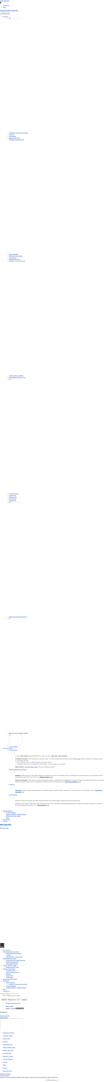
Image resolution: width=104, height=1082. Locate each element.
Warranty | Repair (8, 1056)
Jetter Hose (6, 1038)
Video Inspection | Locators (11, 952)
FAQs (4, 1065)
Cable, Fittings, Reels (9, 1047)
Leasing (5, 1062)
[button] (4, 1016)
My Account (77, 759)
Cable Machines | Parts (9, 958)
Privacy (5, 1068)
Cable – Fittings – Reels (9, 965)
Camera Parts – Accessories (14, 957)
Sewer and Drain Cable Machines (15, 960)
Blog (4, 7)
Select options (20, 1008)
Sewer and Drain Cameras (13, 953)
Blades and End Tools (12, 967)
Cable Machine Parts (12, 964)
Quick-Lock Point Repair (10, 979)
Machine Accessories (12, 962)
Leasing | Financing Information (18, 984)
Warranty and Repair (71, 782)
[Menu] (0, 2)
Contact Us (6, 5)
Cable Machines (7, 1044)
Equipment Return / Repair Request (16, 987)
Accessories (9, 975)
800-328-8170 (5, 824)
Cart (4, 989)
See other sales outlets (31, 767)
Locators (8, 955)
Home (4, 995)
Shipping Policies (45, 777)
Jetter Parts (9, 977)
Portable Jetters (10, 970)
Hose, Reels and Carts (12, 972)
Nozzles (8, 974)
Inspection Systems (8, 1033)
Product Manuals (11, 986)
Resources (6, 981)
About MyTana (41, 805)
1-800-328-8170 (4, 1)
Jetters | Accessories (9, 969)
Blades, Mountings (8, 1050)
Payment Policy (7, 1071)
